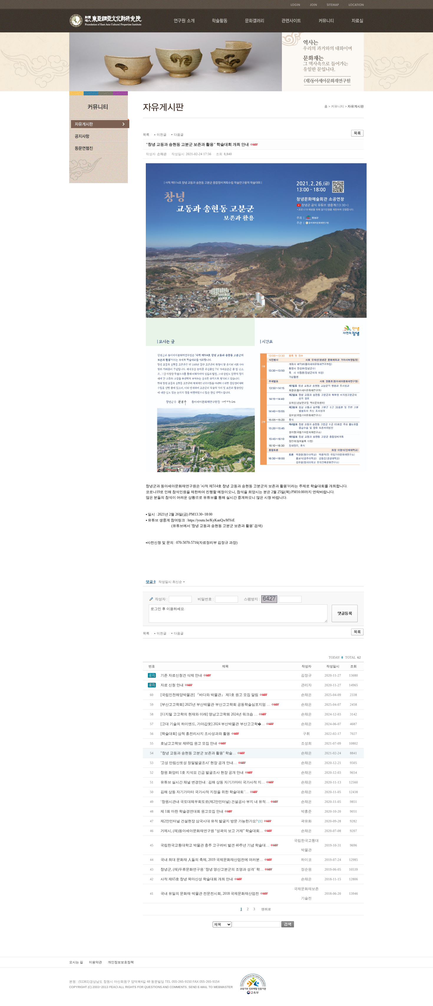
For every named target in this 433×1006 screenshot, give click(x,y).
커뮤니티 (337, 106)
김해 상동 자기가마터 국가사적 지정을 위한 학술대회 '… (205, 792)
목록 (146, 134)
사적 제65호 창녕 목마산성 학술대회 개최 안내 (197, 879)
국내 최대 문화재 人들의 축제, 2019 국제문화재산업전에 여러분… (212, 860)
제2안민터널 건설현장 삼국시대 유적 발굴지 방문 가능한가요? (209, 821)
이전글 (161, 134)
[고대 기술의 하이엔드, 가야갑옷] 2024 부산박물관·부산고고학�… (213, 724)
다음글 (179, 134)
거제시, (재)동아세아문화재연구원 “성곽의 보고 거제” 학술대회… (212, 831)
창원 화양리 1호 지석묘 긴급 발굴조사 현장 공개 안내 (202, 772)
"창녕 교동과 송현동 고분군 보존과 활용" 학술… (198, 753)
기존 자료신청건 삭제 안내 (181, 675)
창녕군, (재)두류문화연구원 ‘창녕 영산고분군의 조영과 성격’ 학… (212, 869)
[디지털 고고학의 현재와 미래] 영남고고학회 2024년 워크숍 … (209, 714)
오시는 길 (76, 962)
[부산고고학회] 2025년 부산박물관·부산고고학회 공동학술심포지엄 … (215, 704)
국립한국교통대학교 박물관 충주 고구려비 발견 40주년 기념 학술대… (215, 845)
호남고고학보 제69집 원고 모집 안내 (189, 743)
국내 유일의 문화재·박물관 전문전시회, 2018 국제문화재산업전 (210, 893)
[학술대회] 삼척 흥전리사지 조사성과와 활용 (195, 734)
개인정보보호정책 (121, 962)
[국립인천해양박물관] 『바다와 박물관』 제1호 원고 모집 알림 (209, 695)
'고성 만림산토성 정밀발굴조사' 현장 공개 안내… (199, 763)
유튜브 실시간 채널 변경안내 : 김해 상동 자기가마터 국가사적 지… (213, 782)
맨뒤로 (266, 909)
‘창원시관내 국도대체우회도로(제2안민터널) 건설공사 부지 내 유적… (215, 802)
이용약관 (95, 962)
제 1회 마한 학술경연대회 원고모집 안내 (192, 811)
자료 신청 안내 (172, 685)
